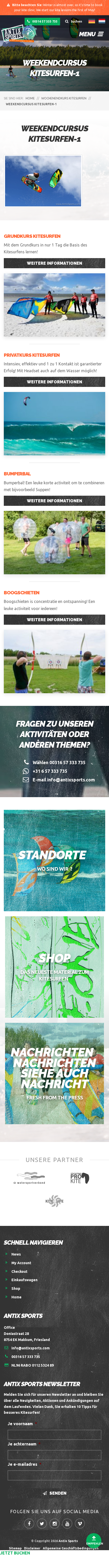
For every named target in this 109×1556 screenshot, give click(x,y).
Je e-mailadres (24, 1464)
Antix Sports (68, 1541)
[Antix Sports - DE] (20, 33)
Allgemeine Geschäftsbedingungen (71, 1548)
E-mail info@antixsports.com (64, 779)
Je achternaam (24, 1444)
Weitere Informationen (54, 263)
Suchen (76, 21)
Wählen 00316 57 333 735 (59, 762)
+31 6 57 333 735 (50, 771)
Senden (57, 1493)
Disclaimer (32, 1548)
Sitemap (15, 1548)
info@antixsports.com (30, 1348)
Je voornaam (22, 1423)
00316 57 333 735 (44, 21)
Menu (87, 34)
